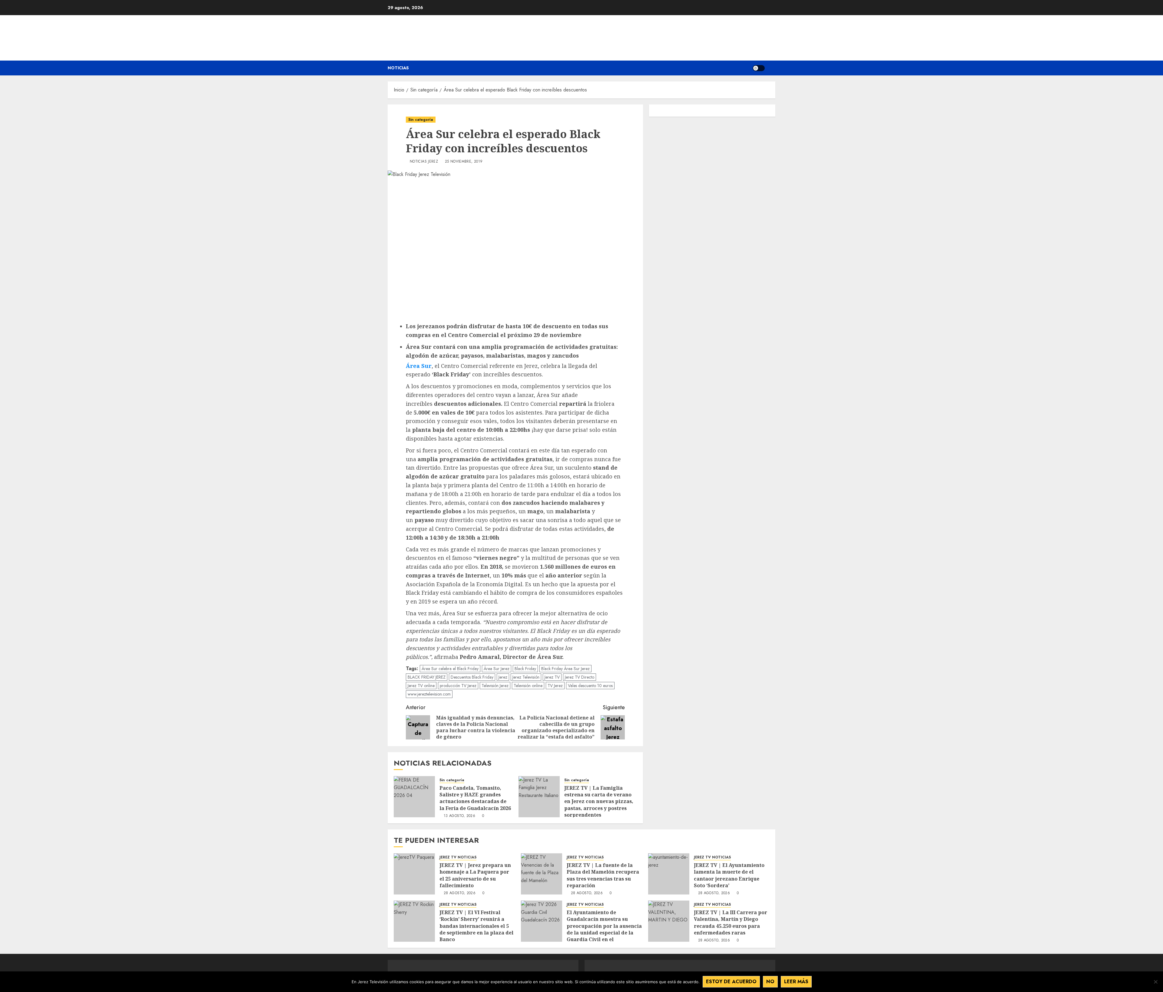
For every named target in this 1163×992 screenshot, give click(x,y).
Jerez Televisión (525, 677)
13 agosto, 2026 (459, 816)
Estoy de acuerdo (731, 981)
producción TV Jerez (458, 686)
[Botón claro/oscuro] (759, 68)
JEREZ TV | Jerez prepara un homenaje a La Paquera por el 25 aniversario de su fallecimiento (475, 875)
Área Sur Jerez (496, 669)
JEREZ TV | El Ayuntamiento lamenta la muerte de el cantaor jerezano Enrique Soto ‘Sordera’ (729, 875)
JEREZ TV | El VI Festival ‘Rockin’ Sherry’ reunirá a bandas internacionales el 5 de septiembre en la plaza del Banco (476, 926)
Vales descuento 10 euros (590, 686)
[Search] (771, 68)
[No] (1155, 982)
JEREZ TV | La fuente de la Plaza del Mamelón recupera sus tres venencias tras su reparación (603, 875)
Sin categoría (420, 119)
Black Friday (525, 669)
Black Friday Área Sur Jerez (565, 669)
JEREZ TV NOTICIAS (457, 857)
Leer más (796, 981)
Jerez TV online (421, 686)
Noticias (398, 68)
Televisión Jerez (495, 686)
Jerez (503, 677)
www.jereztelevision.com (429, 694)
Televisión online (528, 686)
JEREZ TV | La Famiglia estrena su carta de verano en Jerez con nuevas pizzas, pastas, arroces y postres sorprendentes (598, 801)
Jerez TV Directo (579, 677)
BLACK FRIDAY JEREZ (427, 677)
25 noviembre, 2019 (463, 161)
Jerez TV (552, 677)
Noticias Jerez (424, 161)
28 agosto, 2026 (459, 893)
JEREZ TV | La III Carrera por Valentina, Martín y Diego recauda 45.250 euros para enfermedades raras (730, 922)
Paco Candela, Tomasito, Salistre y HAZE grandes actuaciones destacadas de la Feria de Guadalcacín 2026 (475, 798)
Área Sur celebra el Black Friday (450, 669)
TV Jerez (555, 686)
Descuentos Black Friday (472, 677)
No (770, 981)
